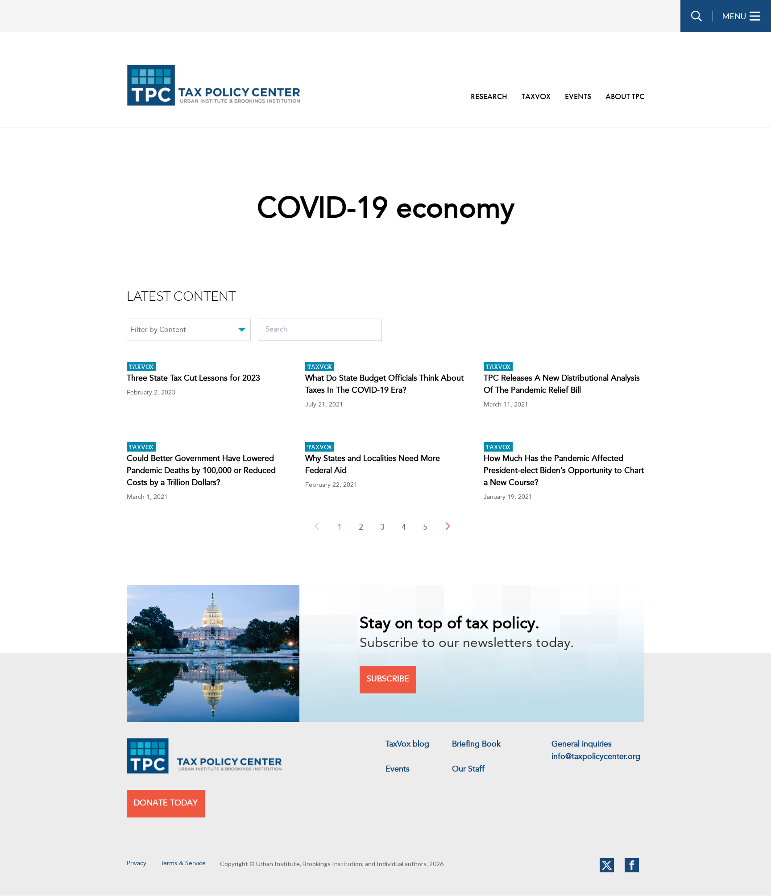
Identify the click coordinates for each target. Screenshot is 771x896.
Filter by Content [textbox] (158, 330)
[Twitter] (607, 870)
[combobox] (188, 331)
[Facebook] (632, 870)
